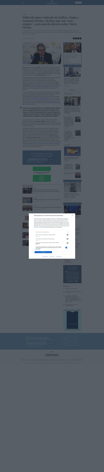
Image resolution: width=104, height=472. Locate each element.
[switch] (66, 235)
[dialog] (52, 236)
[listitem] (52, 232)
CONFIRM (43, 252)
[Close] (73, 216)
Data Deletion (45, 256)
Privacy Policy (58, 256)
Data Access (52, 256)
